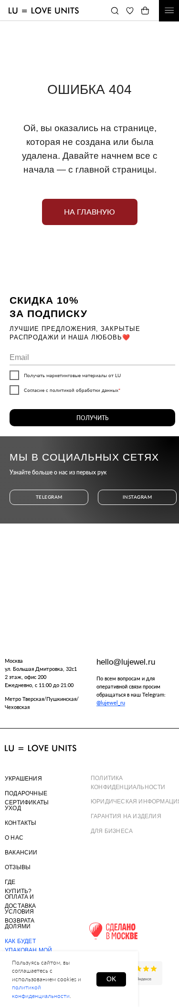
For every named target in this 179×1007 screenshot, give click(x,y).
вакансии (21, 852)
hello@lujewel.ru (125, 662)
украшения (23, 778)
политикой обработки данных (84, 390)
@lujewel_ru (110, 702)
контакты (21, 823)
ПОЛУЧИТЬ (92, 417)
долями (18, 926)
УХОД (13, 808)
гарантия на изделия (126, 816)
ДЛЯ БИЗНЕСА (112, 831)
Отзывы (18, 867)
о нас (14, 837)
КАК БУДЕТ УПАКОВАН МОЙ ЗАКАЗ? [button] (28, 950)
